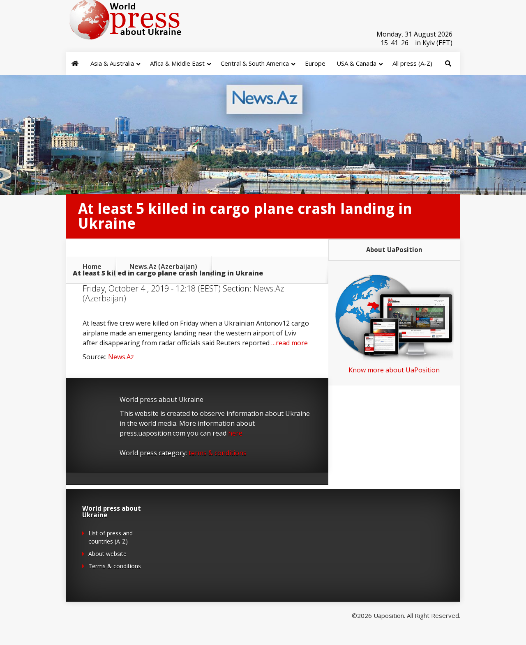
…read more (289, 342)
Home (92, 266)
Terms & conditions (114, 566)
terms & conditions (218, 452)
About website (107, 554)
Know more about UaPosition (394, 369)
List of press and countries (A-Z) (110, 537)
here (235, 433)
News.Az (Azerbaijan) (163, 266)
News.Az (121, 356)
